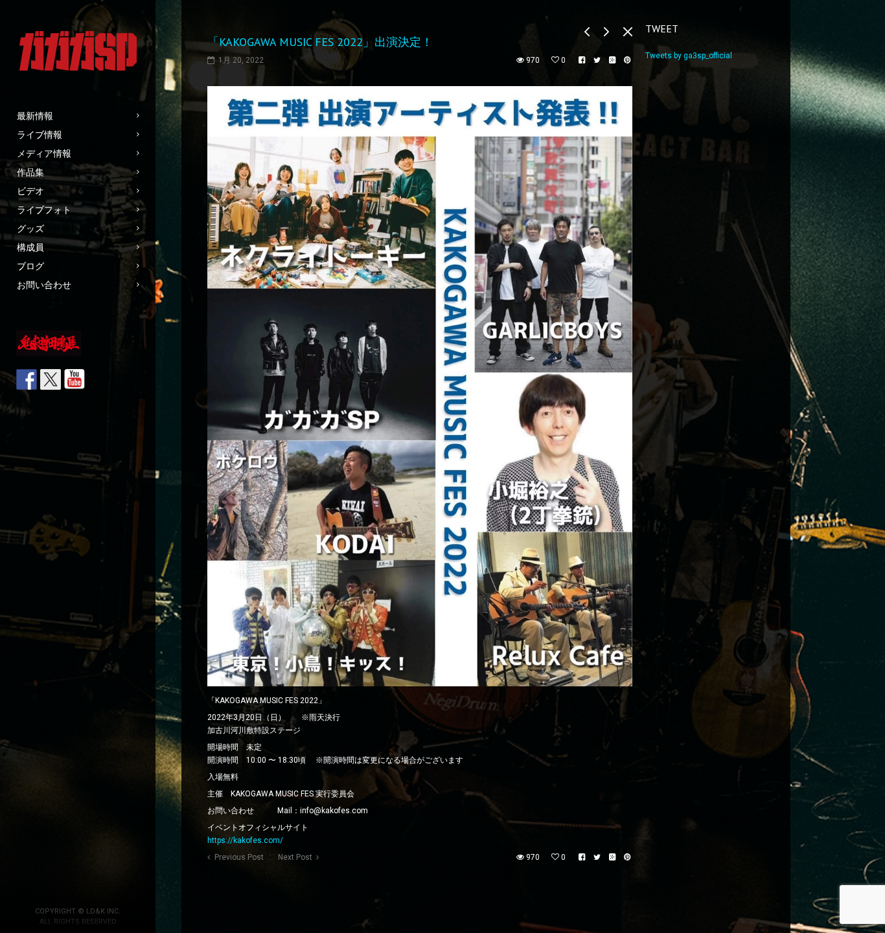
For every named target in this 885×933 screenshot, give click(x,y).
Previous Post (239, 857)
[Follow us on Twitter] (50, 379)
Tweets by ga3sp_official (688, 55)
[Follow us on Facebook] (26, 379)
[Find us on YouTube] (74, 379)
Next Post (295, 857)
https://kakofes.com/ (245, 840)
